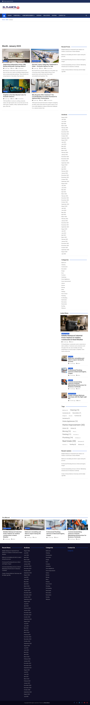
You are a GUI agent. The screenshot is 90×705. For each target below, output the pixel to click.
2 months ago (72, 400)
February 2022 (64, 218)
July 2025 (63, 142)
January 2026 (64, 129)
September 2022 (65, 204)
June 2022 (63, 210)
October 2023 (64, 179)
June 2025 (63, 144)
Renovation (64, 302)
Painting (5, 61)
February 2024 (64, 171)
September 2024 (65, 163)
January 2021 (64, 241)
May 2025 (63, 146)
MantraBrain (47, 702)
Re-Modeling (64, 297)
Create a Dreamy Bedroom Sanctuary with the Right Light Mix (77, 397)
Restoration (64, 304)
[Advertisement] (45, 32)
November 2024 (65, 158)
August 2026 (64, 117)
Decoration (64, 269)
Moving (63, 287)
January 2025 (64, 154)
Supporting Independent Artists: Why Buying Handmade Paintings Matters (14, 65)
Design (9, 15)
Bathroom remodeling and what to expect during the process (76, 359)
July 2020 (63, 253)
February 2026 (64, 127)
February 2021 (64, 239)
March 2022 (64, 216)
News (62, 289)
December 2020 (65, 243)
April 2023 (63, 191)
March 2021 (64, 237)
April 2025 (63, 148)
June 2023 (63, 187)
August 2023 (64, 183)
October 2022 (64, 202)
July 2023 (63, 185)
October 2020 (64, 247)
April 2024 (63, 169)
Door (62, 273)
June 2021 (63, 233)
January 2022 (64, 220)
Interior (39, 15)
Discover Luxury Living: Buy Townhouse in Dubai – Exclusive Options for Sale (45, 65)
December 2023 (65, 175)
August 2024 (64, 165)
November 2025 (65, 134)
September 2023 (65, 181)
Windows (63, 308)
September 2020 (65, 249)
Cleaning (34, 91)
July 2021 (63, 231)
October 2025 (64, 136)
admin (13, 68)
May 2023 (63, 189)
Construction (64, 266)
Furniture (16, 15)
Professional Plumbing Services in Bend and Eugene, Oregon (77, 371)
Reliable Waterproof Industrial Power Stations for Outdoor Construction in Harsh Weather (72, 337)
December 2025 (65, 131)
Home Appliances (65, 279)
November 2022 (65, 200)
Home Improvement (27, 15)
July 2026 (63, 119)
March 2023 (64, 193)
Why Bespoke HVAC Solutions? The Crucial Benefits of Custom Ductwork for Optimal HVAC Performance (44, 96)
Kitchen (63, 285)
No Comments (20, 68)
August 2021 (64, 229)
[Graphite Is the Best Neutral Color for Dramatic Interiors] (16, 86)
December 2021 (65, 222)
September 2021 (65, 227)
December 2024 (65, 156)
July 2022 (63, 208)
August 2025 (64, 140)
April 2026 (63, 123)
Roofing (54, 15)
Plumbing (63, 295)
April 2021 (63, 235)
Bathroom (63, 262)
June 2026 (63, 121)
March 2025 (64, 150)
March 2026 (64, 125)
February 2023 (64, 196)
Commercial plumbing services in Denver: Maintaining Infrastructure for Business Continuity (77, 384)
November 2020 (65, 245)
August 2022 (64, 206)
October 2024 (64, 160)
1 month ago (72, 363)
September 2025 (65, 138)
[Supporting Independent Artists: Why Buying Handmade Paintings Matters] (16, 56)
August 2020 (64, 251)
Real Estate (46, 15)
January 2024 (64, 173)
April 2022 (63, 214)
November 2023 (65, 177)
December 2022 (65, 198)
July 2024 (63, 167)
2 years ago (7, 68)
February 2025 (64, 152)
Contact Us (62, 15)
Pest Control (64, 293)
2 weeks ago (65, 341)
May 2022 (63, 212)
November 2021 (65, 225)
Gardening (63, 277)
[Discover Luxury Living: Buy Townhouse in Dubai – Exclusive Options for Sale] (45, 56)
